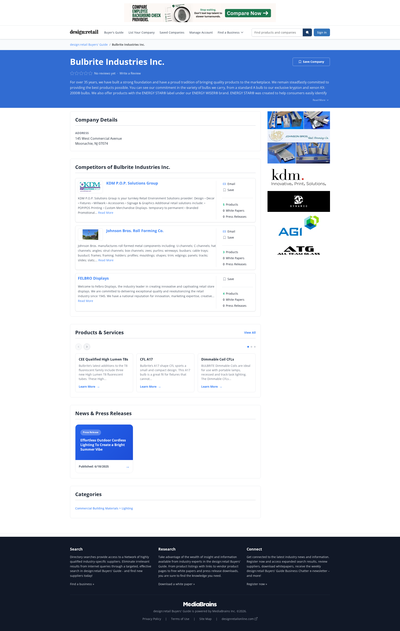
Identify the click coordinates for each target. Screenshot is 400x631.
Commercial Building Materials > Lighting (104, 508)
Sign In (322, 32)
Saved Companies (172, 32)
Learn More (87, 386)
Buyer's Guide (114, 32)
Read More (105, 213)
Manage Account (201, 32)
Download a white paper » (176, 584)
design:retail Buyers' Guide (89, 45)
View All (250, 332)
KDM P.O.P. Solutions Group (132, 183)
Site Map (205, 619)
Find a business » (82, 584)
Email (231, 184)
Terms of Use (180, 619)
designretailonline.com (238, 619)
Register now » (257, 584)
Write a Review (130, 73)
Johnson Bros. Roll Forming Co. (135, 230)
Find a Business (229, 32)
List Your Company (142, 32)
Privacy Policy (151, 619)
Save (231, 190)
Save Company (313, 62)
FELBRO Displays (93, 278)
